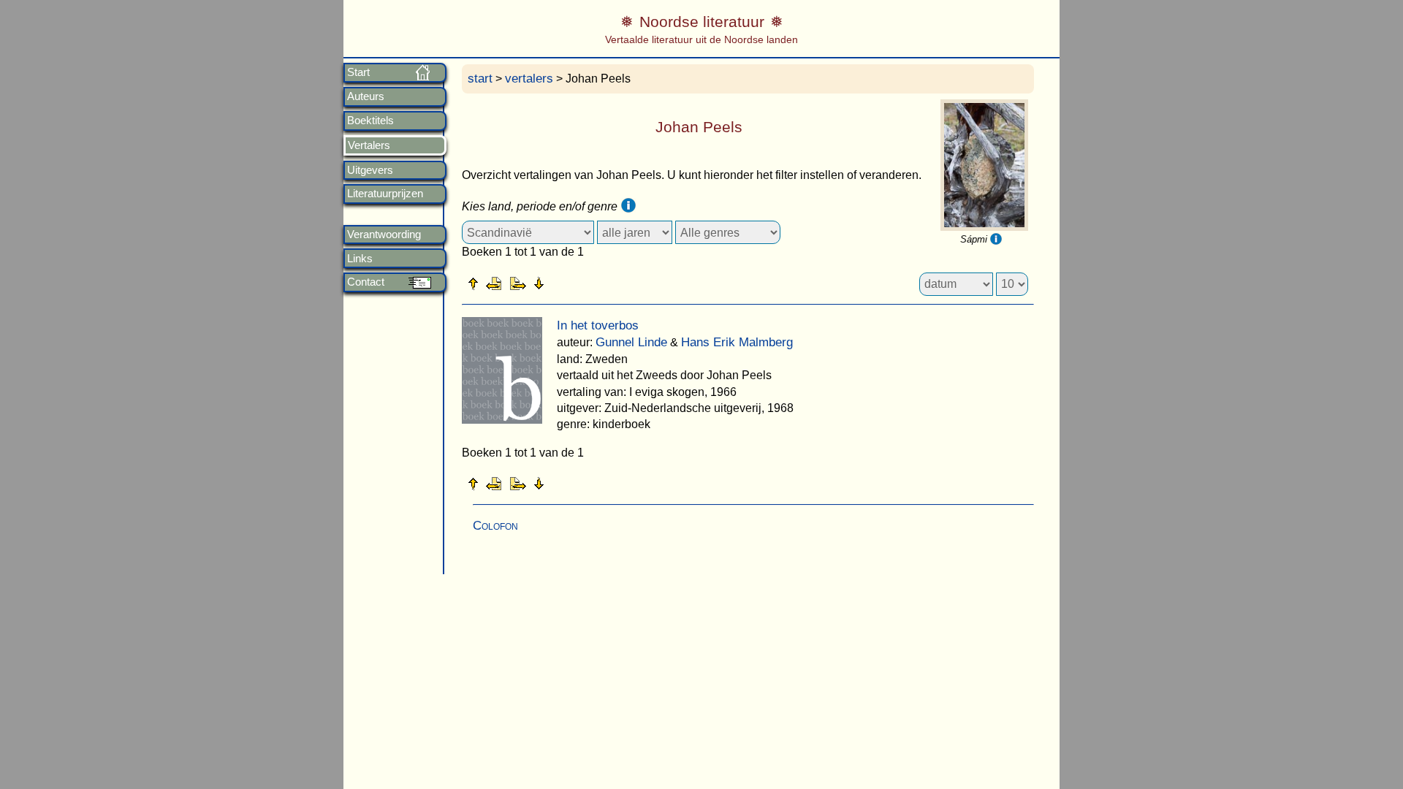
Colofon (495, 526)
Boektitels (370, 120)
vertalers (529, 78)
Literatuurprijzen (385, 193)
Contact (365, 282)
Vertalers (369, 145)
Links (360, 258)
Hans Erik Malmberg (737, 342)
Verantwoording (384, 234)
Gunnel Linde (631, 342)
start (480, 78)
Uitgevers (370, 170)
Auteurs (365, 96)
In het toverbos (598, 325)
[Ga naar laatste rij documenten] (575, 282)
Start (358, 72)
